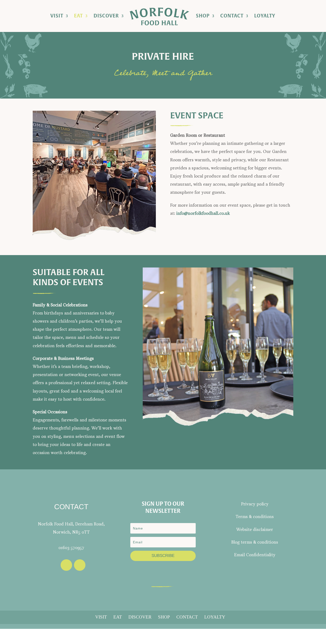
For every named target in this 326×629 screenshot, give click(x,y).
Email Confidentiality (254, 555)
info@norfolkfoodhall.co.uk (203, 213)
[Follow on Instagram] (79, 565)
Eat (78, 16)
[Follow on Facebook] (66, 565)
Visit (56, 16)
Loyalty (264, 16)
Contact (231, 16)
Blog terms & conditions (254, 542)
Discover (106, 16)
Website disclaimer (254, 530)
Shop (203, 16)
